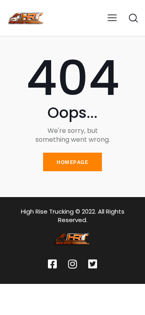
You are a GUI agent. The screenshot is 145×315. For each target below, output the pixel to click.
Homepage (72, 162)
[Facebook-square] (52, 264)
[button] (112, 18)
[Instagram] (72, 264)
